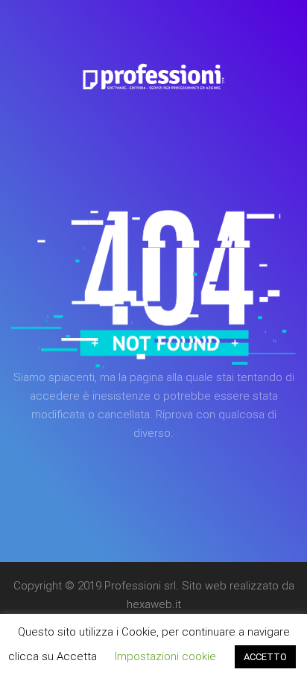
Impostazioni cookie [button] (165, 656)
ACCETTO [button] (265, 656)
